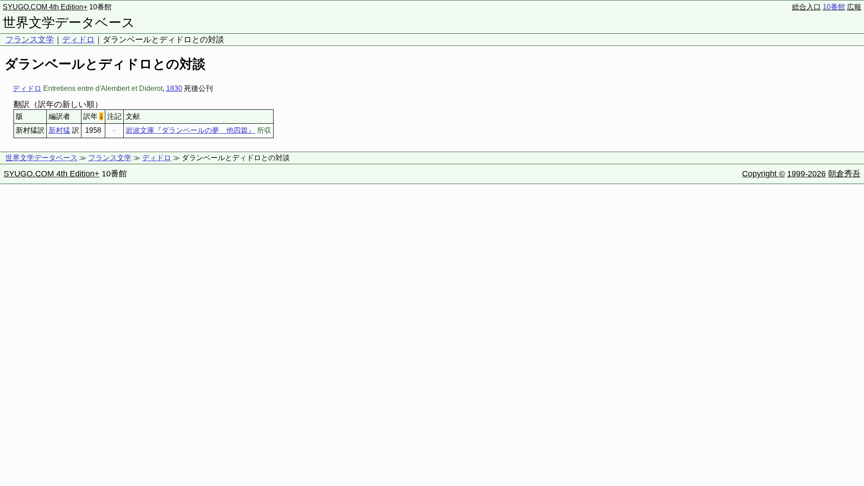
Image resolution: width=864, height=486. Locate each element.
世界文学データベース (69, 22)
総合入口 (806, 7)
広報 (854, 7)
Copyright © (763, 173)
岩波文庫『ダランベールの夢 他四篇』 (190, 130)
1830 (174, 88)
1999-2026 (806, 173)
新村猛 (59, 130)
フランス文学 (29, 39)
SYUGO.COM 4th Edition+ (45, 7)
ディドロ (78, 39)
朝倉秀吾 (844, 173)
